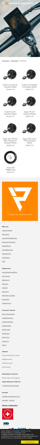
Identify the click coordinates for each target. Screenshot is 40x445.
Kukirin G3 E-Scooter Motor (10, 113)
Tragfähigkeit (6, 326)
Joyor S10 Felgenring (10, 169)
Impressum (6, 257)
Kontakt (11, 400)
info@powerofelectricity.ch (11, 396)
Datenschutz (6, 254)
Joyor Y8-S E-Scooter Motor (29, 113)
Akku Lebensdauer (8, 314)
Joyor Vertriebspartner (9, 238)
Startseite (5, 61)
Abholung (5, 292)
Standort (5, 400)
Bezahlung (6, 280)
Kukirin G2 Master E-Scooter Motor (29, 86)
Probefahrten (6, 246)
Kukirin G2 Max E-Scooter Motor (10, 86)
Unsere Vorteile (7, 230)
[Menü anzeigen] (3, 3)
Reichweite (6, 333)
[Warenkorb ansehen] (36, 3)
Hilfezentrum (6, 303)
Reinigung (5, 337)
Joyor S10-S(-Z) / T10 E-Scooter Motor (30, 141)
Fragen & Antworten (8, 242)
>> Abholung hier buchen (10, 385)
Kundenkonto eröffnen (9, 272)
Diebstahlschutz (7, 318)
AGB (3, 261)
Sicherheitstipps (7, 322)
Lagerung (5, 341)
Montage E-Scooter (8, 295)
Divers (4, 345)
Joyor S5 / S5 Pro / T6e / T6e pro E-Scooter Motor (10, 141)
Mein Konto (6, 276)
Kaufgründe (6, 329)
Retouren (5, 284)
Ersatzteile (14, 61)
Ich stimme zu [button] (30, 442)
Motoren (23, 61)
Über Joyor (5, 234)
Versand (4, 288)
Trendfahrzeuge (7, 250)
